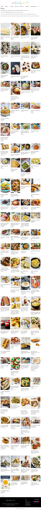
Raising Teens (27, 6)
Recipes (2, 6)
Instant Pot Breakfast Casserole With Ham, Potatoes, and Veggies (25, 224)
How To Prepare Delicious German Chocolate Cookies (24, 412)
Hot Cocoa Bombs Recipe (15, 56)
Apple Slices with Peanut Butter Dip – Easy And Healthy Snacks (25, 470)
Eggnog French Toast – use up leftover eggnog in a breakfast (35, 412)
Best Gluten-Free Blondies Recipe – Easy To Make (35, 352)
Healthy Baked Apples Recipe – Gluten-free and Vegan (15, 237)
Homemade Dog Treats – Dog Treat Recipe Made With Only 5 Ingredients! (5, 309)
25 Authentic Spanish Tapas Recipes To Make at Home (35, 291)
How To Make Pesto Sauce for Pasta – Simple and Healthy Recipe (15, 406)
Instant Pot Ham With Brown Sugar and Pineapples (5, 224)
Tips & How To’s (17, 6)
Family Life (6, 6)
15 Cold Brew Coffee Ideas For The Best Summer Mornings (24, 309)
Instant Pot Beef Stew (25, 110)
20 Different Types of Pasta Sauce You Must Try (5, 252)
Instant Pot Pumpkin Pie (15, 154)
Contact (26, 500)
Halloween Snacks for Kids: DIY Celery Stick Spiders (35, 332)
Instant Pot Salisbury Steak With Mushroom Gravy (25, 132)
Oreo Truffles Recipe (4, 56)
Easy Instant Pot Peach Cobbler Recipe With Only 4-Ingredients (25, 366)
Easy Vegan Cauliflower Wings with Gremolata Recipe (15, 470)
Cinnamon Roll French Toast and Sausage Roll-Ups (25, 57)
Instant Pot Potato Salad (25, 91)
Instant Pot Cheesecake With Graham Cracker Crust (35, 90)
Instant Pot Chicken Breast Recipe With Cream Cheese (4, 152)
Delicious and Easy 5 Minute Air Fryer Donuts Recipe (25, 432)
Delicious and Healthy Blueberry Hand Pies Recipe (15, 387)
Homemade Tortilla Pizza (15, 76)
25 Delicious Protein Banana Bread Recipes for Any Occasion (5, 269)
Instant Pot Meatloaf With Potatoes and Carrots (4, 139)
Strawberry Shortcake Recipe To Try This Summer (15, 446)
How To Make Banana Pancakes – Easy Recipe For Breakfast (5, 446)
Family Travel (21, 6)
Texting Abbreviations (33, 6)
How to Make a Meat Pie (25, 37)
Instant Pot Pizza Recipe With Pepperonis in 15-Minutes (15, 224)
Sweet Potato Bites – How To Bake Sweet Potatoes (4, 411)
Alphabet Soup (23, 251)
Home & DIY (11, 6)
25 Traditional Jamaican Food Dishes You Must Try (35, 238)
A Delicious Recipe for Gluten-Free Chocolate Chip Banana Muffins (15, 312)
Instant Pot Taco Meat (35, 131)
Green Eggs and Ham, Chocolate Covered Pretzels (15, 373)
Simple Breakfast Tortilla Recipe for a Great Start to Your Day (15, 426)
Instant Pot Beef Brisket (5, 237)
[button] (38, 6)
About (26, 499)
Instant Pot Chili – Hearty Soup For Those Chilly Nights (15, 98)
